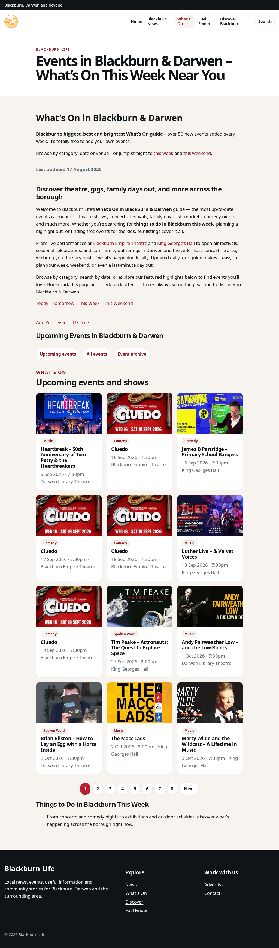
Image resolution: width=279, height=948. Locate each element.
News (131, 885)
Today (42, 303)
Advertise (214, 885)
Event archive (132, 354)
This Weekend (118, 303)
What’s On (183, 21)
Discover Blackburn (229, 21)
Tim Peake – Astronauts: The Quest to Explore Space (139, 648)
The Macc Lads (128, 738)
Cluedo (119, 449)
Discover (134, 902)
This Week (89, 303)
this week (163, 153)
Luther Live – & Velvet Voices (207, 554)
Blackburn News (157, 21)
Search (265, 21)
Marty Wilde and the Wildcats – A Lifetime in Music (209, 744)
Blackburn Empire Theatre (120, 243)
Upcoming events (58, 354)
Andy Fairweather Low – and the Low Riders (210, 645)
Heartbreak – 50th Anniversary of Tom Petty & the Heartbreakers (63, 457)
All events (97, 354)
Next (189, 789)
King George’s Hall (176, 243)
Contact (212, 893)
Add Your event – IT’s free (62, 322)
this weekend (197, 153)
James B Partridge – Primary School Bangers (210, 452)
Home (136, 21)
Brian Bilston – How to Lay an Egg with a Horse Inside (69, 744)
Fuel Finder (204, 21)
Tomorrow (63, 303)
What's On (136, 893)
